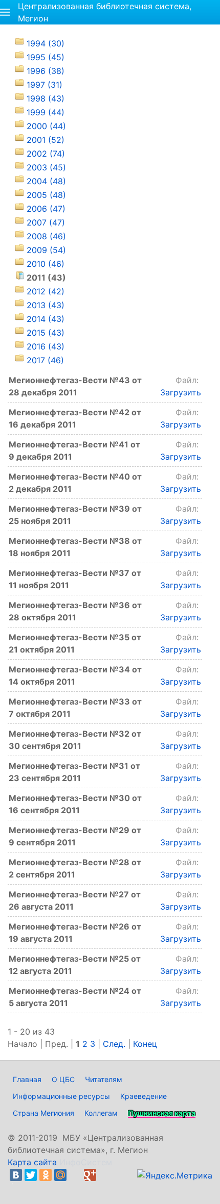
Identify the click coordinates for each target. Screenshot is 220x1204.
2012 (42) (45, 291)
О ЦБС (63, 1079)
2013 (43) (45, 305)
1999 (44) (45, 112)
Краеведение (143, 1096)
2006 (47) (46, 209)
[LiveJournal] (75, 1175)
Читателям (103, 1079)
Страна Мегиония (43, 1113)
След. (114, 1044)
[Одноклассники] (45, 1175)
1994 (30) (45, 43)
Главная (27, 1079)
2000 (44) (46, 126)
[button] (5, 12)
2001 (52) (45, 140)
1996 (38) (45, 71)
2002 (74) (46, 153)
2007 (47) (46, 222)
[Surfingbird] (18, 1187)
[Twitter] (31, 1175)
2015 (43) (45, 333)
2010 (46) (45, 264)
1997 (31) (44, 85)
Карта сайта (32, 1162)
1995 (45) (45, 57)
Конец (145, 1044)
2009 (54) (46, 250)
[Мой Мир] (60, 1175)
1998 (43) (45, 98)
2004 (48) (46, 181)
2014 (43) (45, 319)
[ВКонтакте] (16, 1175)
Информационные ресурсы (61, 1096)
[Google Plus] (90, 1175)
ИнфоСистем (85, 1162)
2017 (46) (45, 360)
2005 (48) (46, 195)
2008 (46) (46, 236)
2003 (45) (46, 167)
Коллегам (101, 1113)
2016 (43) (45, 346)
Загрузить (180, 392)
